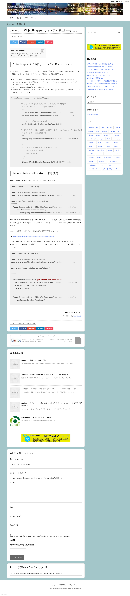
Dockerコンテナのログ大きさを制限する (100, 69)
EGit (97, 131)
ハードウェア (92, 169)
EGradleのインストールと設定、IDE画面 (36, 417)
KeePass (91, 150)
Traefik (90, 161)
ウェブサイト (14, 525)
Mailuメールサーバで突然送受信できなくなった (102, 84)
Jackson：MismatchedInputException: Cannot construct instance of (48, 389)
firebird (112, 131)
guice (102, 139)
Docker (117, 127)
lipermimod (101, 150)
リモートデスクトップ (110, 169)
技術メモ (70, 312)
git (119, 131)
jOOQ (116, 146)
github (90, 135)
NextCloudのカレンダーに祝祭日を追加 (100, 89)
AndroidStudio (93, 127)
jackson (78, 312)
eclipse (90, 131)
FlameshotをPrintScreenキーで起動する (100, 67)
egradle (104, 131)
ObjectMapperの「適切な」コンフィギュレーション (28, 54)
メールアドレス (15, 516)
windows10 (113, 161)
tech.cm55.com (92, 114)
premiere (117, 154)
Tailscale (117, 157)
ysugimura (77, 316)
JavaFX (90, 146)
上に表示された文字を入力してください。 (23, 545)
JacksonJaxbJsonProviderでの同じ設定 (24, 56)
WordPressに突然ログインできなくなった (100, 86)
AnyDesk (109, 127)
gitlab (98, 135)
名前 (12, 507)
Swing (99, 157)
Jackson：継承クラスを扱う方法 (33, 360)
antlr (102, 127)
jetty (108, 146)
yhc (102, 165)
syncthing (107, 157)
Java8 (107, 142)
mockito (91, 154)
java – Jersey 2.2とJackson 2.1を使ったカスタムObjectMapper (33, 236)
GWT (108, 139)
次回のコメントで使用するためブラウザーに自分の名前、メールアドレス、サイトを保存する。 (40, 536)
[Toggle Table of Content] (41, 51)
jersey (100, 146)
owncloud (108, 154)
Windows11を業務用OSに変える (97, 72)
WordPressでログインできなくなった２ (100, 75)
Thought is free (76, 588)
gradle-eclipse (93, 139)
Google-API (107, 135)
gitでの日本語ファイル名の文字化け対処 (100, 64)
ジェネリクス (113, 165)
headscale (116, 139)
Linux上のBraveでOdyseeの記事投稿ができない (102, 81)
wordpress (91, 165)
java (99, 142)
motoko (99, 154)
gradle (117, 135)
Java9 (116, 142)
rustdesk (91, 157)
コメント (13, 482)
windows (101, 161)
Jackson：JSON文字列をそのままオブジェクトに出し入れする (44, 375)
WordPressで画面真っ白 (95, 78)
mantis (117, 150)
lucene (110, 150)
